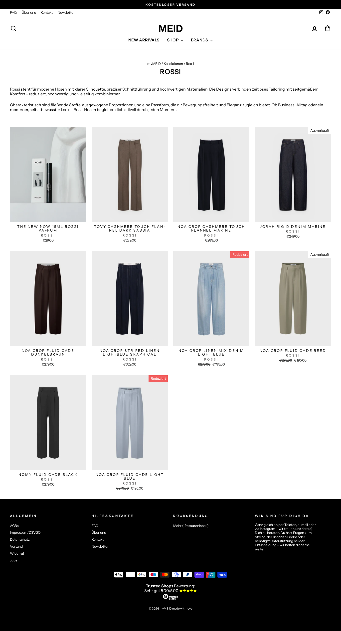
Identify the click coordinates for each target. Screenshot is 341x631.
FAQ (13, 12)
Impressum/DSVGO (25, 532)
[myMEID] (170, 28)
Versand (16, 546)
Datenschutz (20, 539)
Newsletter (66, 12)
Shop (173, 39)
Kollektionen (173, 64)
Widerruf (17, 553)
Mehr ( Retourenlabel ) (191, 526)
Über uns (29, 12)
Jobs (13, 560)
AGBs (14, 526)
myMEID (154, 64)
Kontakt (47, 12)
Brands (200, 39)
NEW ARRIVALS (144, 39)
